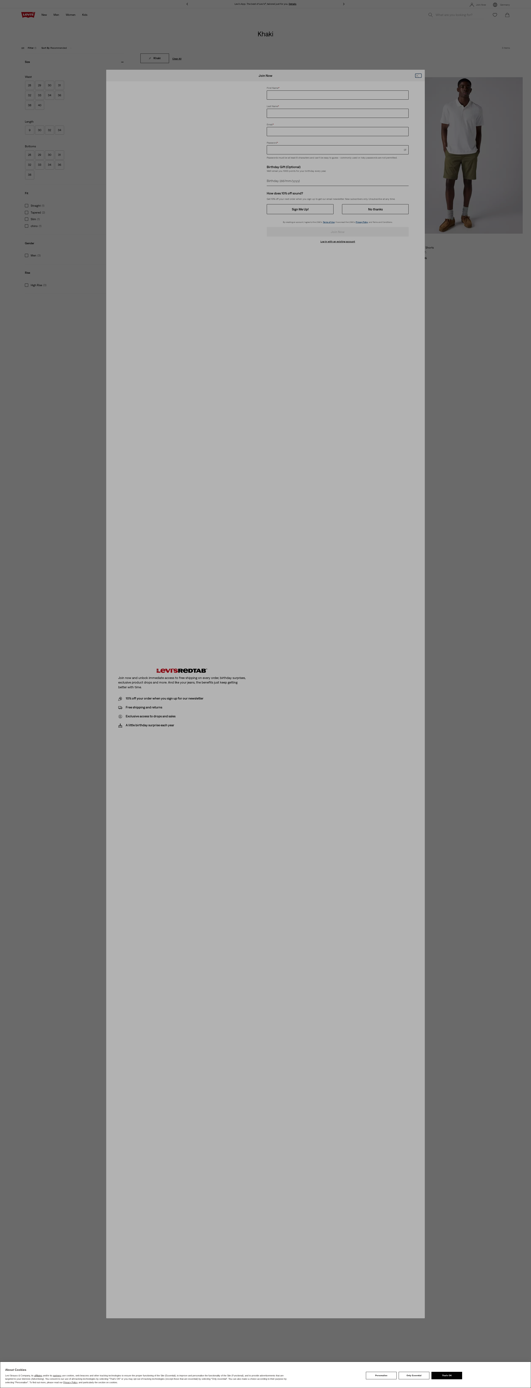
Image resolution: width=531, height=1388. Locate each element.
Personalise (381, 1375)
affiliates (38, 1375)
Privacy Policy (70, 1382)
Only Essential (414, 1375)
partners (57, 1375)
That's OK (447, 1375)
